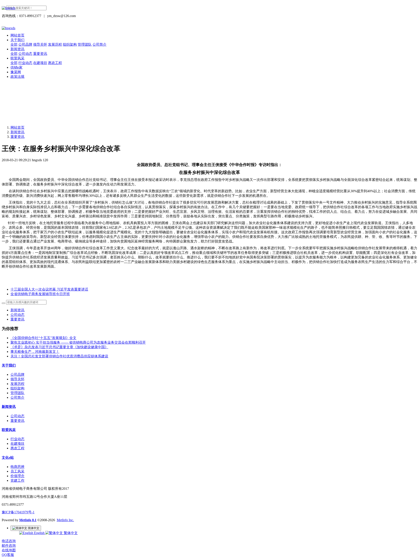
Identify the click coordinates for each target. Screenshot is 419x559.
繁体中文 (70, 533)
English (39, 533)
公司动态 (17, 315)
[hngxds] (209, 8)
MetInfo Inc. (65, 520)
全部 (13, 44)
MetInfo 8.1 (27, 520)
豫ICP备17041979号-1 (18, 512)
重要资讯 (17, 136)
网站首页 (17, 35)
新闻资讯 (17, 132)
